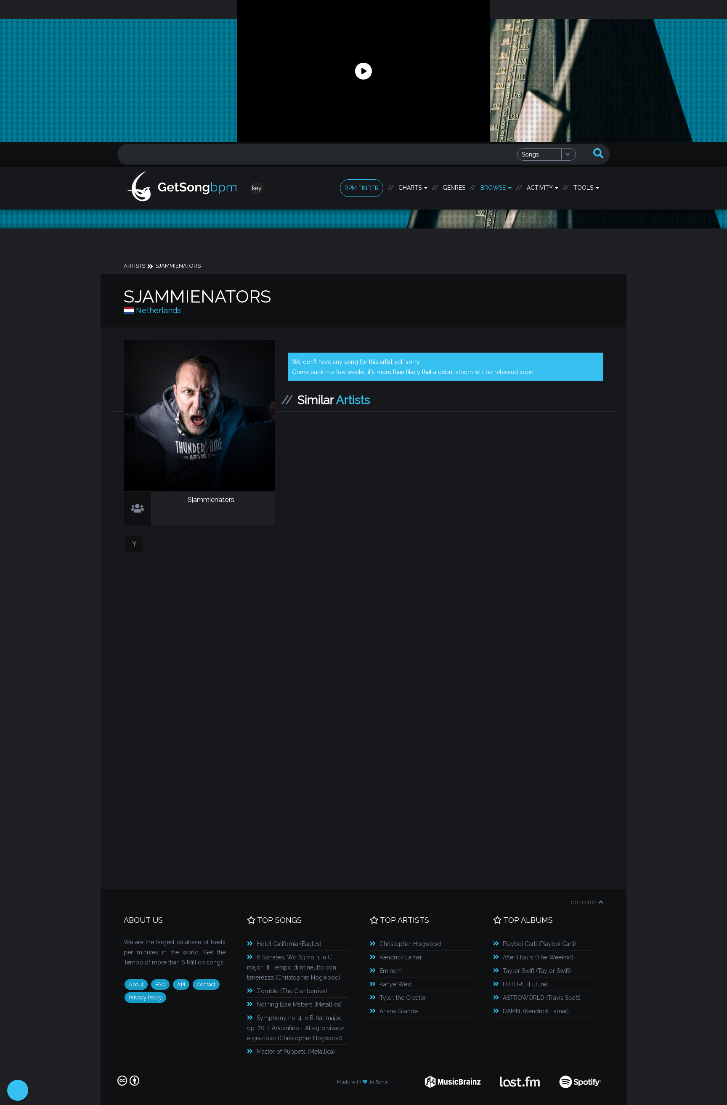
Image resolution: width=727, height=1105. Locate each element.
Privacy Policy (145, 997)
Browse (493, 187)
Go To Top (583, 903)
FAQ (160, 984)
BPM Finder (362, 188)
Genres (454, 187)
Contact (206, 984)
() (289, 943)
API (181, 984)
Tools (584, 187)
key (257, 188)
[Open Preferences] (17, 1090)
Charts (410, 187)
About (136, 984)
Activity (540, 187)
